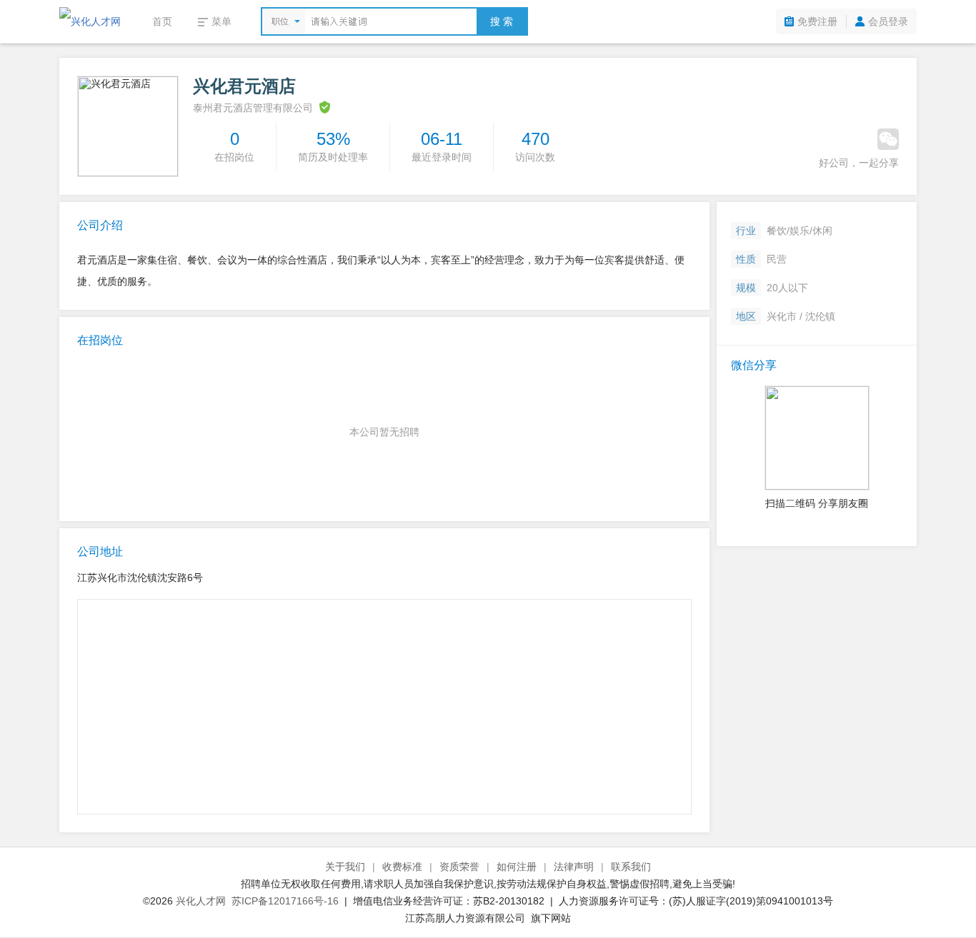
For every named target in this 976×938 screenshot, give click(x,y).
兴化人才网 (201, 901)
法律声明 (574, 866)
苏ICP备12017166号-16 (285, 901)
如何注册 (517, 866)
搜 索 (501, 21)
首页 (162, 21)
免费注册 (817, 21)
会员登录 (888, 21)
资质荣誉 (459, 866)
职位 (280, 21)
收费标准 (402, 866)
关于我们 (345, 866)
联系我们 (631, 866)
